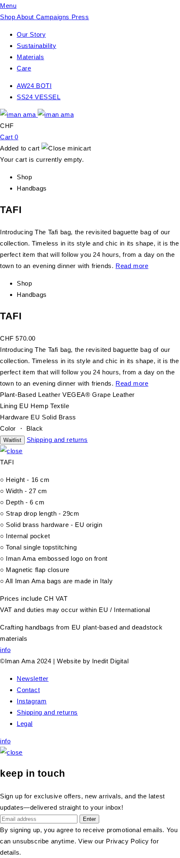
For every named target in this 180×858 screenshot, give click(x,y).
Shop (8, 16)
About (26, 16)
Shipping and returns (57, 439)
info (5, 649)
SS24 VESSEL (39, 96)
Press (80, 16)
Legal (25, 723)
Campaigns (54, 16)
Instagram (31, 701)
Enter (89, 819)
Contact (28, 689)
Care (24, 68)
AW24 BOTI (34, 85)
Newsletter (33, 678)
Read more (132, 265)
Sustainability (36, 45)
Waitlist (12, 440)
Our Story (31, 34)
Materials (30, 56)
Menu (8, 5)
